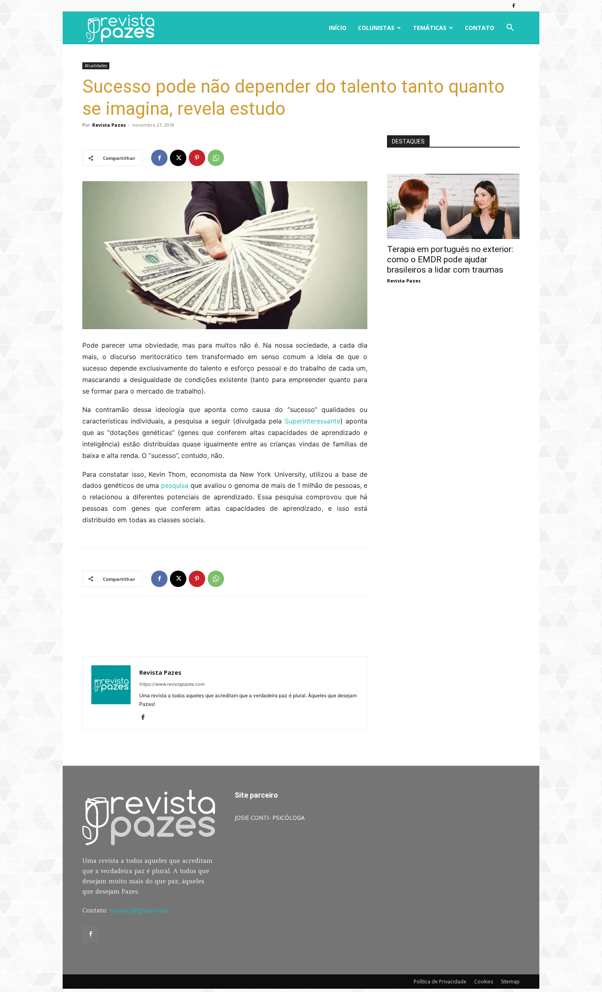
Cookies (483, 981)
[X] (178, 158)
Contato (479, 28)
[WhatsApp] (216, 158)
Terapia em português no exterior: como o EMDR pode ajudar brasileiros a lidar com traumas (450, 259)
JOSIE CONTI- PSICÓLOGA (270, 817)
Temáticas (429, 28)
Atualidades (96, 65)
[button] (510, 28)
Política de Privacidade (440, 981)
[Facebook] (513, 5)
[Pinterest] (197, 158)
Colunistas (376, 28)
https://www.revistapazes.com (172, 684)
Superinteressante (312, 421)
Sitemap (510, 981)
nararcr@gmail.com (139, 910)
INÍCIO (337, 28)
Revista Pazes (109, 125)
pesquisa (174, 485)
